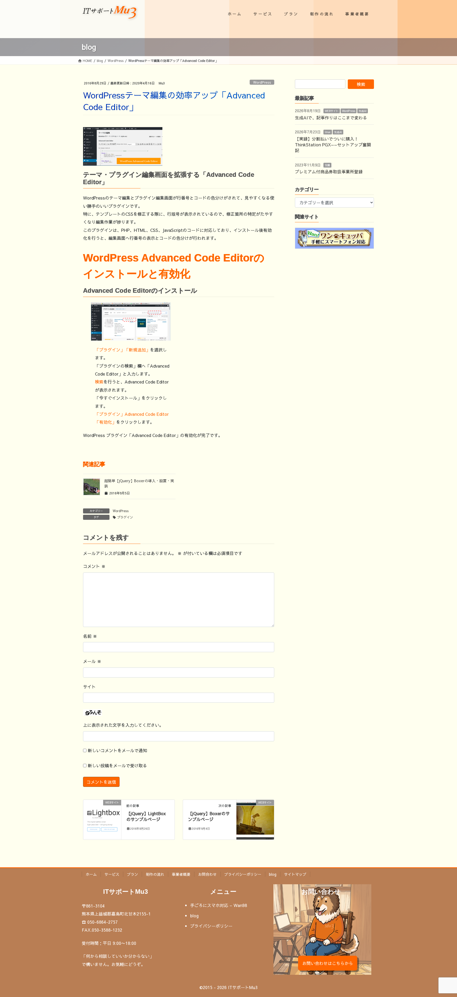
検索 (99, 382)
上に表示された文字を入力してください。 (123, 725)
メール (92, 661)
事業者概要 (181, 874)
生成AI (363, 111)
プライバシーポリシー (242, 874)
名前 (90, 636)
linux (328, 132)
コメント (94, 566)
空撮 (327, 165)
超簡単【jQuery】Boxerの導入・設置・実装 (139, 483)
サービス (111, 874)
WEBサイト (332, 111)
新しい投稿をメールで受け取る (117, 765)
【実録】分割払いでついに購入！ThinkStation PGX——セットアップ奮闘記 (333, 145)
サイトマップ (295, 874)
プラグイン (125, 517)
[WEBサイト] (102, 818)
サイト (89, 686)
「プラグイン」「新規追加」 (122, 350)
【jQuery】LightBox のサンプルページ (146, 816)
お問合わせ (207, 874)
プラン (132, 874)
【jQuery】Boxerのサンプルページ (209, 816)
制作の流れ (155, 874)
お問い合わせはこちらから (327, 963)
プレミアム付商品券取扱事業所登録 (329, 171)
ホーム (91, 874)
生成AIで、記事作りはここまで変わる (331, 117)
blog (272, 874)
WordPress (262, 82)
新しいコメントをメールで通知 (117, 750)
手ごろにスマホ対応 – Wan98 (218, 905)
